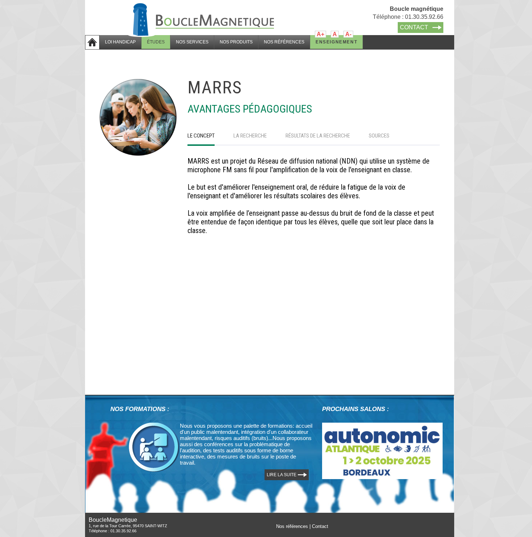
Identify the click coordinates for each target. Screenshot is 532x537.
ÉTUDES (156, 42)
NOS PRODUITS (236, 42)
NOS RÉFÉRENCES (284, 42)
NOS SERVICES (192, 42)
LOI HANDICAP (120, 42)
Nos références (292, 526)
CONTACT (414, 27)
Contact (320, 526)
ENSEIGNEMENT (336, 42)
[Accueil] (203, 2)
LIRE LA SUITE (281, 474)
